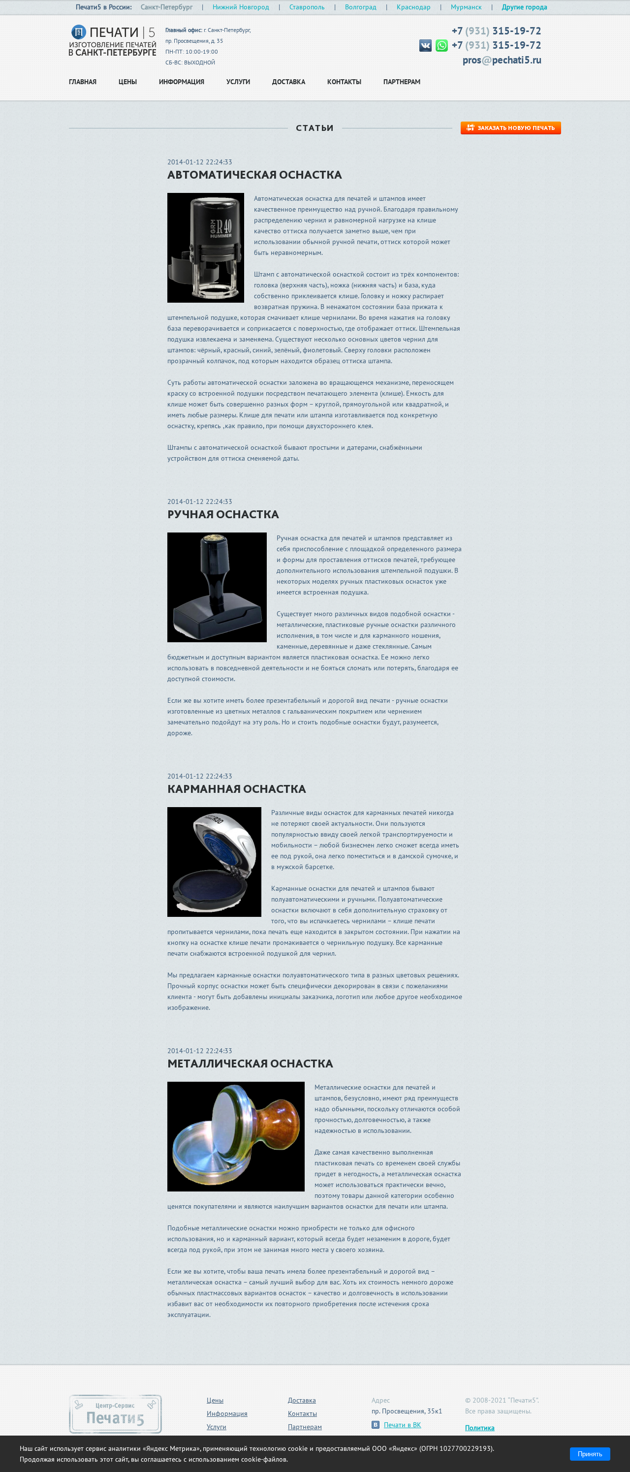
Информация (227, 1413)
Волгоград (361, 6)
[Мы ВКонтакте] (426, 45)
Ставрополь (307, 6)
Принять (590, 1454)
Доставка (302, 1400)
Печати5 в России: (103, 6)
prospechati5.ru (502, 59)
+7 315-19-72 (496, 30)
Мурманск (466, 6)
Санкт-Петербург (166, 6)
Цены (215, 1400)
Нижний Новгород (241, 6)
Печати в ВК (402, 1425)
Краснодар (414, 6)
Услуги (216, 1426)
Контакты (302, 1413)
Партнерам (305, 1426)
